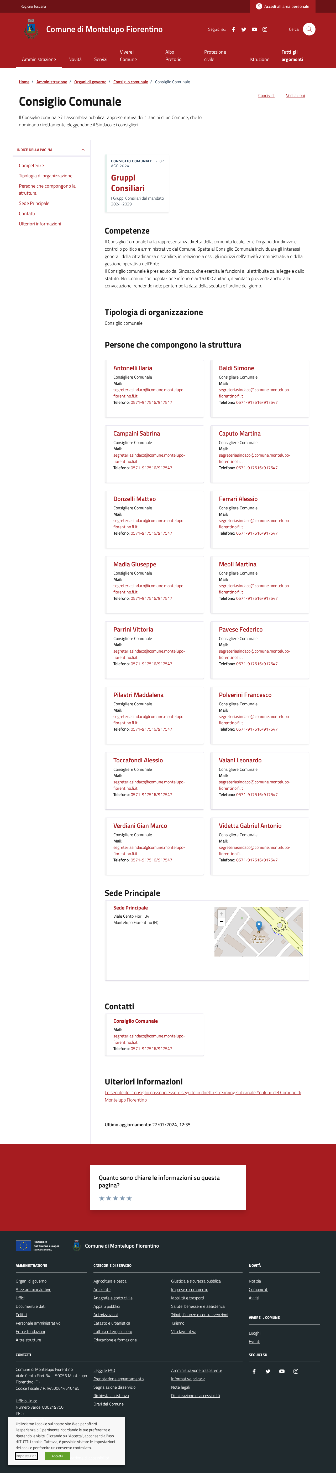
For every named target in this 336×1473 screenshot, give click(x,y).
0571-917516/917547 (151, 402)
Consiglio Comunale (135, 1021)
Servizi (100, 59)
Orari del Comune (108, 1404)
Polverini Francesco (245, 695)
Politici (21, 1314)
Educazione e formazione (115, 1340)
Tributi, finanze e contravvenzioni (199, 1314)
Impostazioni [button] (26, 1456)
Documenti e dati (30, 1306)
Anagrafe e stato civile (113, 1298)
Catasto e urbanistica (111, 1323)
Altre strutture (28, 1340)
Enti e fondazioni (30, 1331)
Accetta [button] (57, 1456)
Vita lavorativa (183, 1331)
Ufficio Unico (26, 1401)
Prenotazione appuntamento (118, 1379)
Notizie (255, 1281)
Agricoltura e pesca (110, 1281)
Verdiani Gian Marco (140, 825)
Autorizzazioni (105, 1314)
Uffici (20, 1298)
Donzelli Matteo (134, 499)
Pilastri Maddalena (138, 695)
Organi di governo (31, 1281)
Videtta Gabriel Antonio (250, 825)
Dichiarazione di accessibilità (195, 1395)
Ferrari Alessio (238, 499)
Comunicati (258, 1289)
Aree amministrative (33, 1289)
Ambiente (102, 1289)
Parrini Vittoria (133, 629)
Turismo (177, 1323)
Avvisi (254, 1298)
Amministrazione (39, 59)
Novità (75, 59)
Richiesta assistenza (111, 1395)
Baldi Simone (236, 368)
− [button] (221, 921)
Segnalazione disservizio (114, 1387)
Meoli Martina (237, 564)
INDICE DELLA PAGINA (34, 149)
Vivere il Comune (128, 55)
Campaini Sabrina (136, 433)
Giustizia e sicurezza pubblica (196, 1281)
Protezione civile (215, 55)
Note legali (180, 1387)
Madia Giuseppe (134, 564)
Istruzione (259, 59)
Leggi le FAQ (104, 1370)
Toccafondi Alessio (138, 760)
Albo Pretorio (173, 55)
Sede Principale (130, 908)
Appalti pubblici (106, 1306)
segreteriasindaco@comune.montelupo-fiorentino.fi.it (149, 392)
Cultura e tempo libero (112, 1331)
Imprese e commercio (189, 1289)
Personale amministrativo (38, 1323)
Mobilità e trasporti (187, 1298)
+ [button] (221, 914)
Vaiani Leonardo (240, 760)
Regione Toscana (33, 6)
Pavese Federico (241, 629)
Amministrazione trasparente (196, 1370)
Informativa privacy (188, 1379)
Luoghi (254, 1333)
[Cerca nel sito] (309, 29)
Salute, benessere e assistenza (198, 1306)
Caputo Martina (240, 433)
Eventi (254, 1341)
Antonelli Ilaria (132, 368)
